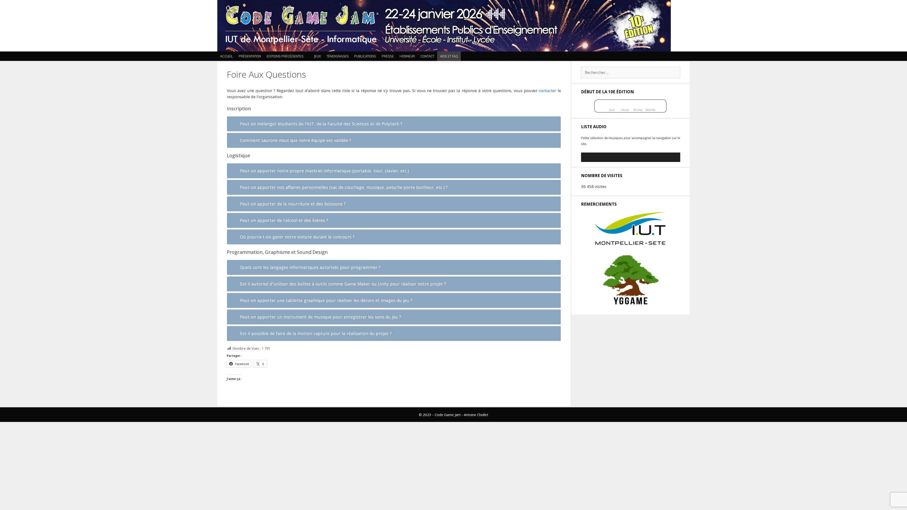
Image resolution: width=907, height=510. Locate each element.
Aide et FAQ (449, 56)
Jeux (317, 56)
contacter (547, 90)
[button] (685, 56)
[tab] (394, 123)
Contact (427, 56)
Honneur (407, 56)
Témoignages (337, 56)
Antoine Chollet (476, 414)
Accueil (226, 56)
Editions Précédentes (285, 56)
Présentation (250, 56)
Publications (365, 56)
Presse (388, 56)
